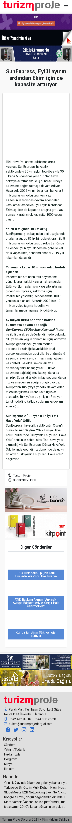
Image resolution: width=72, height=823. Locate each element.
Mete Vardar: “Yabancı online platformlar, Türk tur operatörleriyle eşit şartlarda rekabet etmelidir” (35, 802)
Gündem (9, 745)
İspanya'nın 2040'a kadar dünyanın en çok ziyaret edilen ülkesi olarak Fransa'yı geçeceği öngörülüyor (35, 807)
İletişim (9, 769)
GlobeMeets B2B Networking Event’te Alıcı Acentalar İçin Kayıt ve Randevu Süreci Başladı (35, 792)
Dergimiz (10, 759)
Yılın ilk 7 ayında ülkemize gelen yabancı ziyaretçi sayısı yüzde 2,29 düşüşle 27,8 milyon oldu (35, 783)
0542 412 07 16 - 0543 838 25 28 (32, 719)
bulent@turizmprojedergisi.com (30, 724)
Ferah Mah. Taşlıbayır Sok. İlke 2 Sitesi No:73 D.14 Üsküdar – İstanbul (33, 712)
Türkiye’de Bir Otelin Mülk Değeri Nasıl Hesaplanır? (35, 787)
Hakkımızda (12, 754)
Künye (8, 764)
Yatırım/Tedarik (14, 750)
